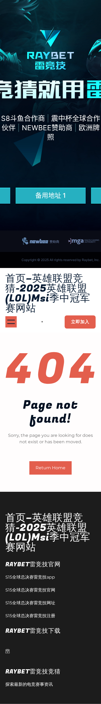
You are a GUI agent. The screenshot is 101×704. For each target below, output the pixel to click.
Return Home (50, 467)
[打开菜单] (11, 321)
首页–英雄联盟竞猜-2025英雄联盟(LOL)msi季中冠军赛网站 (47, 293)
